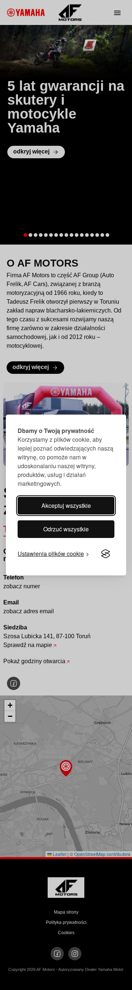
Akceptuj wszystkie (66, 505)
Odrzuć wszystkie (66, 529)
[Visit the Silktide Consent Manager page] (105, 554)
